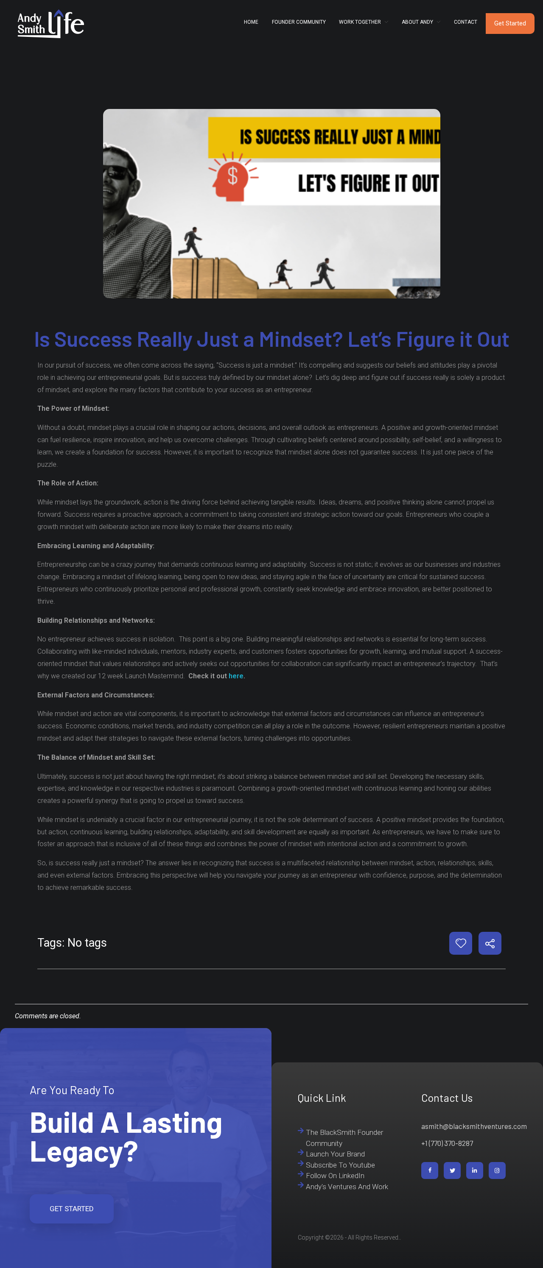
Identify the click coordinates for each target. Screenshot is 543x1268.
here (236, 676)
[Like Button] (461, 943)
